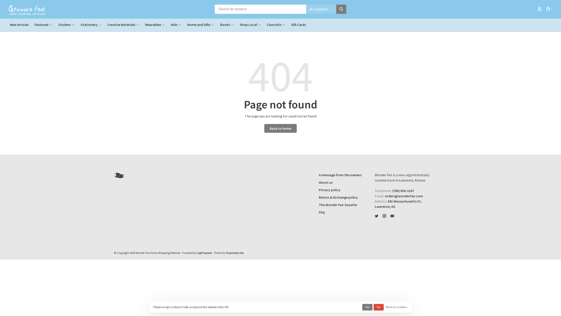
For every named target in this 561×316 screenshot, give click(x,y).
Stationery (89, 24)
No (378, 307)
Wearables (153, 24)
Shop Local (248, 24)
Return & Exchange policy (338, 197)
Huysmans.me (235, 253)
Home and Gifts (198, 24)
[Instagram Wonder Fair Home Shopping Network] (384, 216)
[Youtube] (392, 216)
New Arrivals (19, 24)
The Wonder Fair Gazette (338, 205)
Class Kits (274, 24)
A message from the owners (340, 175)
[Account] (540, 9)
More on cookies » (397, 307)
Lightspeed (204, 253)
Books (225, 24)
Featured (41, 24)
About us (326, 182)
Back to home (280, 128)
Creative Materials (121, 24)
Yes (367, 307)
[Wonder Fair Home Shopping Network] (119, 175)
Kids (174, 24)
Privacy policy (329, 190)
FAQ (322, 212)
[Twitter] (376, 216)
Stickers (64, 24)
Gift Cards (298, 24)
